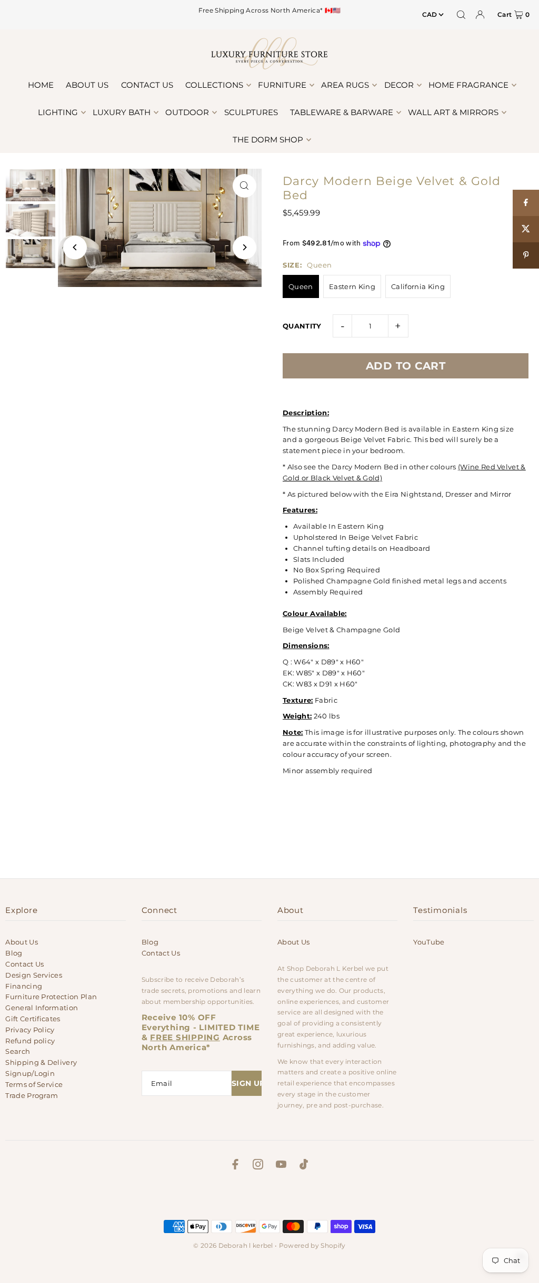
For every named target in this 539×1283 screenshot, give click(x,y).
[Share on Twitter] (526, 229)
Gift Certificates (33, 1018)
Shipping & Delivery (41, 1062)
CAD (429, 14)
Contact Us (24, 964)
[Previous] (75, 247)
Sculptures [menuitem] (251, 112)
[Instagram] (258, 1166)
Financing (23, 986)
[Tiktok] (303, 1166)
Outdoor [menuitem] (187, 112)
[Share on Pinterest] (526, 255)
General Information (41, 1007)
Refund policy (30, 1040)
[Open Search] (461, 15)
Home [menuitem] (41, 85)
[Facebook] (235, 1166)
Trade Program (31, 1095)
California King (418, 286)
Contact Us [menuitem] (147, 85)
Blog (13, 953)
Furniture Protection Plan (51, 996)
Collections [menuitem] (214, 85)
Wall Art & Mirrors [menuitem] (453, 112)
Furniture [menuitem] (282, 85)
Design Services (33, 975)
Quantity (302, 326)
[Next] (244, 247)
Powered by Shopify (312, 1245)
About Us (21, 942)
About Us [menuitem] (87, 85)
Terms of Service (34, 1084)
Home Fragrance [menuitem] (468, 85)
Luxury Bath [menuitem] (122, 112)
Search (17, 1051)
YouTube (428, 942)
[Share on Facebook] (526, 203)
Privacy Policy (30, 1029)
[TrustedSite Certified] (269, 1197)
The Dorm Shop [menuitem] (268, 140)
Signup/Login (30, 1073)
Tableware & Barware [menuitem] (341, 112)
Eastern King (352, 286)
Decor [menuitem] (399, 85)
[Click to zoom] (244, 186)
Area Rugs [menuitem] (345, 85)
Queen (300, 286)
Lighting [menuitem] (58, 112)
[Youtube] (281, 1166)
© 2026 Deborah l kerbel (233, 1245)
